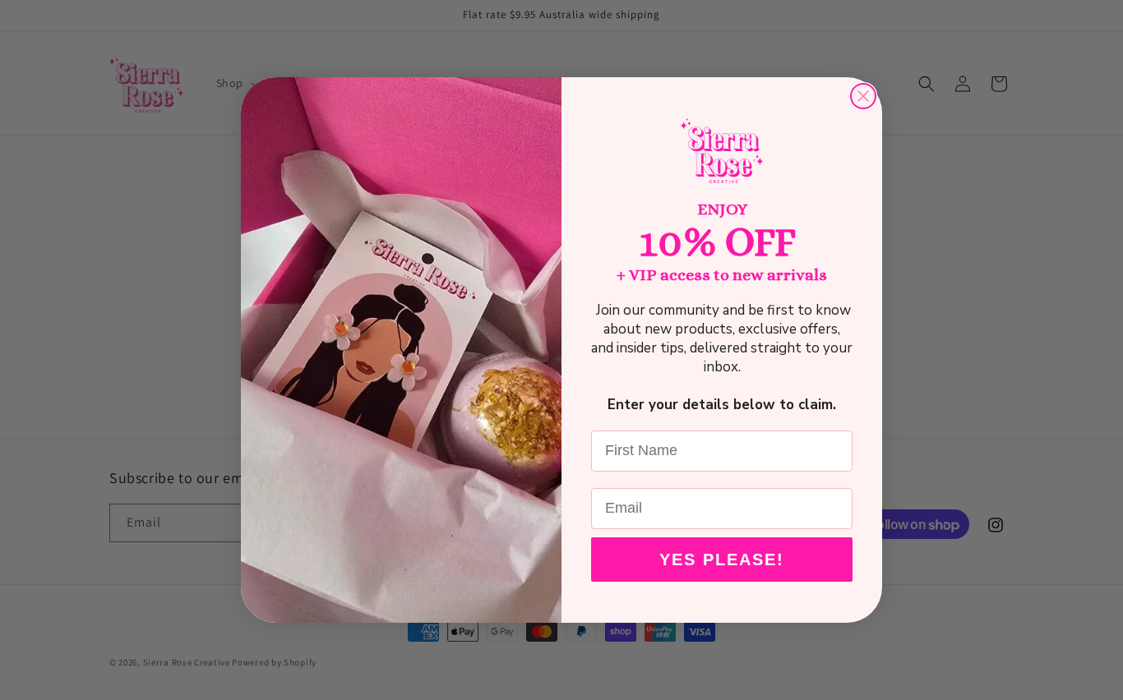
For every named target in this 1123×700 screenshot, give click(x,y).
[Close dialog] (863, 96)
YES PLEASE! (721, 559)
